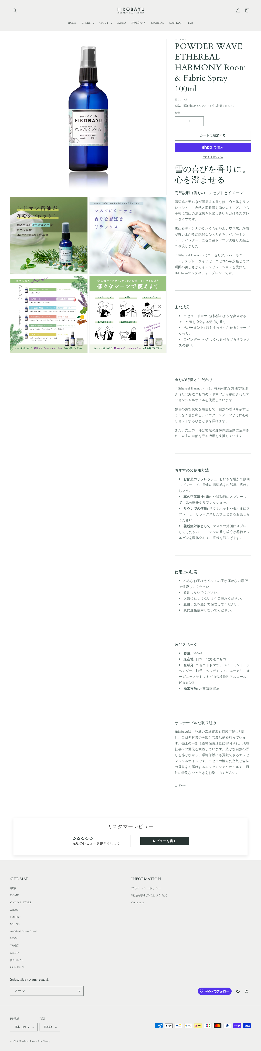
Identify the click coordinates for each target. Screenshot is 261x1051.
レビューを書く (165, 841)
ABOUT (15, 910)
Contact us (138, 902)
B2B (190, 22)
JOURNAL (16, 960)
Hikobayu (24, 1041)
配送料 (187, 106)
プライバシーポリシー (146, 888)
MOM (14, 938)
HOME (14, 895)
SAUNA (15, 924)
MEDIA (15, 953)
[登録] (78, 991)
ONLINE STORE (21, 902)
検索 (13, 888)
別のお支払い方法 (213, 157)
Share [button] (182, 785)
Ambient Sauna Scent (23, 931)
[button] (14, 10)
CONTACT (17, 967)
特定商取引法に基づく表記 (149, 895)
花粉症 (14, 945)
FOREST (15, 917)
